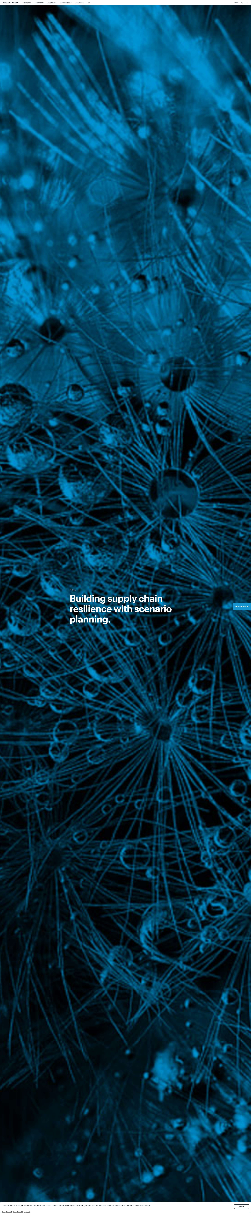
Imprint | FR (27, 1212)
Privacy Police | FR (7, 1212)
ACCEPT (242, 1207)
